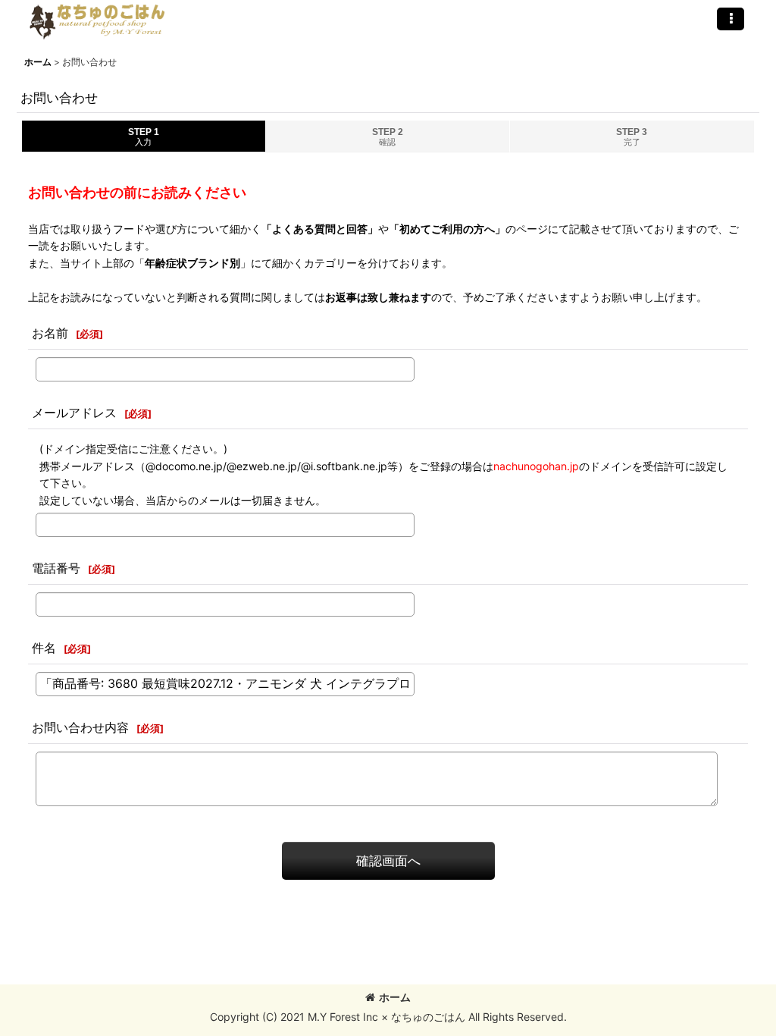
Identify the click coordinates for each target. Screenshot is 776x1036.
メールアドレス (74, 412)
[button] (730, 19)
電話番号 (56, 568)
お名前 (50, 333)
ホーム (395, 996)
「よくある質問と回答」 (319, 228)
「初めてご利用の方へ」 (447, 228)
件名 (44, 647)
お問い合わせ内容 (80, 727)
